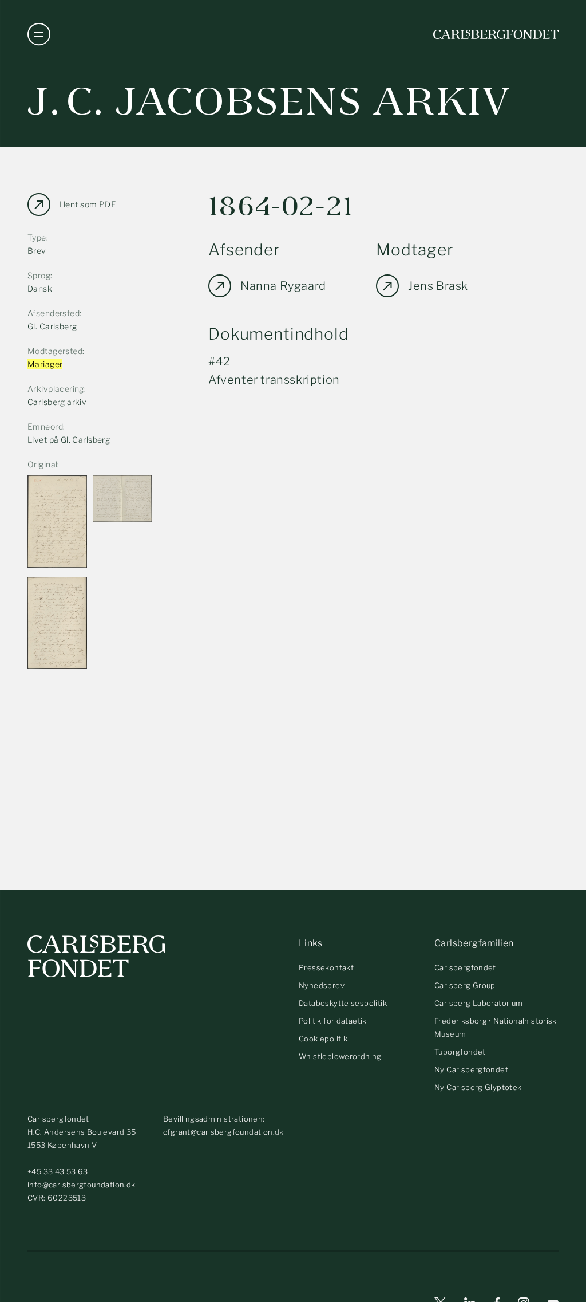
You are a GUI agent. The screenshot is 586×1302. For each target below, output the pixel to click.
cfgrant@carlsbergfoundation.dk (223, 1131)
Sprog (38, 275)
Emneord (45, 426)
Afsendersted (53, 313)
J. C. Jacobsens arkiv (269, 102)
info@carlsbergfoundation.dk (81, 1184)
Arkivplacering (55, 389)
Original (42, 464)
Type (36, 237)
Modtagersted (54, 351)
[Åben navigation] (38, 34)
